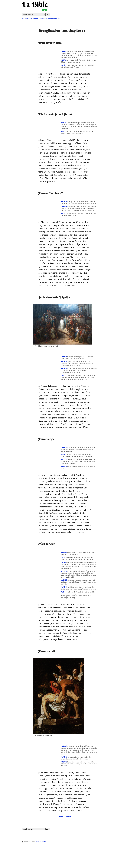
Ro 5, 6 (63, 557)
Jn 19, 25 (64, 448)
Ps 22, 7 (64, 454)
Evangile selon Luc (54, 18)
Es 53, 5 (63, 562)
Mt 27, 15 (64, 202)
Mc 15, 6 (64, 213)
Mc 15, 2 (64, 65)
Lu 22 (62, 816)
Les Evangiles (43, 18)
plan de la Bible (41, 842)
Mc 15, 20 (64, 362)
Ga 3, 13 (64, 375)
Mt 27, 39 (64, 466)
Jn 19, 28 (64, 580)
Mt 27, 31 (64, 369)
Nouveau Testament (32, 18)
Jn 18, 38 (64, 207)
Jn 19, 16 (64, 357)
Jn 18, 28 (64, 51)
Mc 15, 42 (64, 757)
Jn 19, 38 (64, 746)
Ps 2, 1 (63, 131)
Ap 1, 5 (63, 592)
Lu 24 (68, 816)
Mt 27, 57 (64, 762)
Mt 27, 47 (64, 552)
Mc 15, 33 (64, 587)
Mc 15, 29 (64, 459)
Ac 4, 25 (64, 123)
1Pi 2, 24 (64, 571)
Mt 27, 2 (64, 60)
